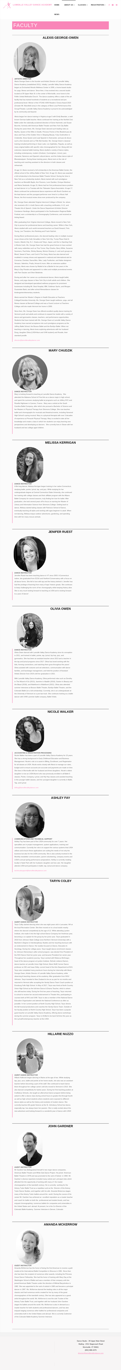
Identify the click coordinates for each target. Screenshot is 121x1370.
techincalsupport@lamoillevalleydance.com (30, 870)
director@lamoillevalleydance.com (27, 340)
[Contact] (117, 5)
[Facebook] (109, 5)
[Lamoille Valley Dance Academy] (6, 5)
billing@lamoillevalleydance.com (26, 787)
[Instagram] (113, 5)
